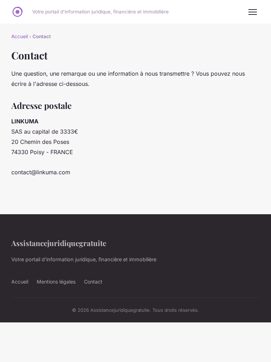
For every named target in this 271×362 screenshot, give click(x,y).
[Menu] (253, 12)
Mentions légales (56, 282)
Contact (93, 282)
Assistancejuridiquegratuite (58, 243)
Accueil (19, 36)
